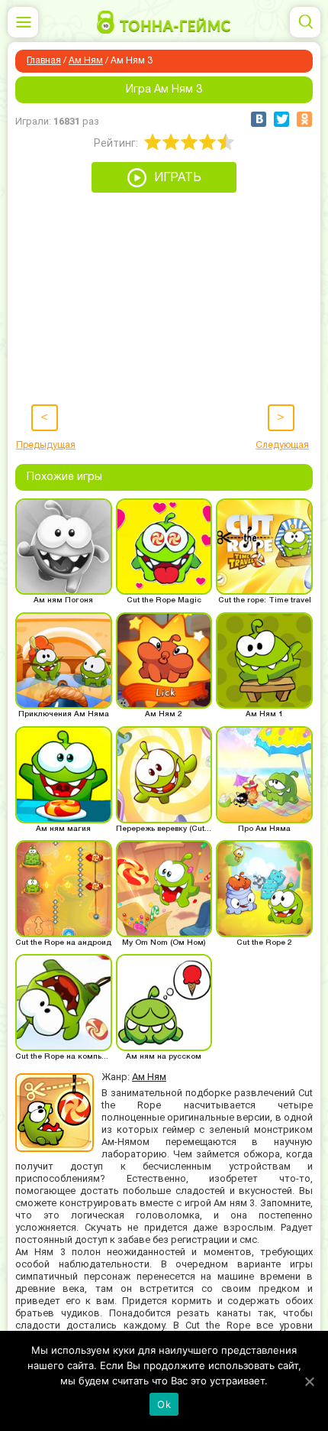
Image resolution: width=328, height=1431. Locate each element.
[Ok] (309, 1381)
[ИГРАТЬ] (164, 188)
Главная (44, 61)
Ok (164, 1404)
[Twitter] (281, 119)
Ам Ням (86, 61)
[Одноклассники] (304, 119)
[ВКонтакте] (258, 119)
